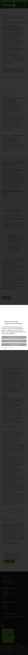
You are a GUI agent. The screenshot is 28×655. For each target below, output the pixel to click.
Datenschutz (4, 347)
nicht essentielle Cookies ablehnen (14, 341)
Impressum (11, 347)
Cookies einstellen (14, 344)
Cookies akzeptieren (14, 337)
